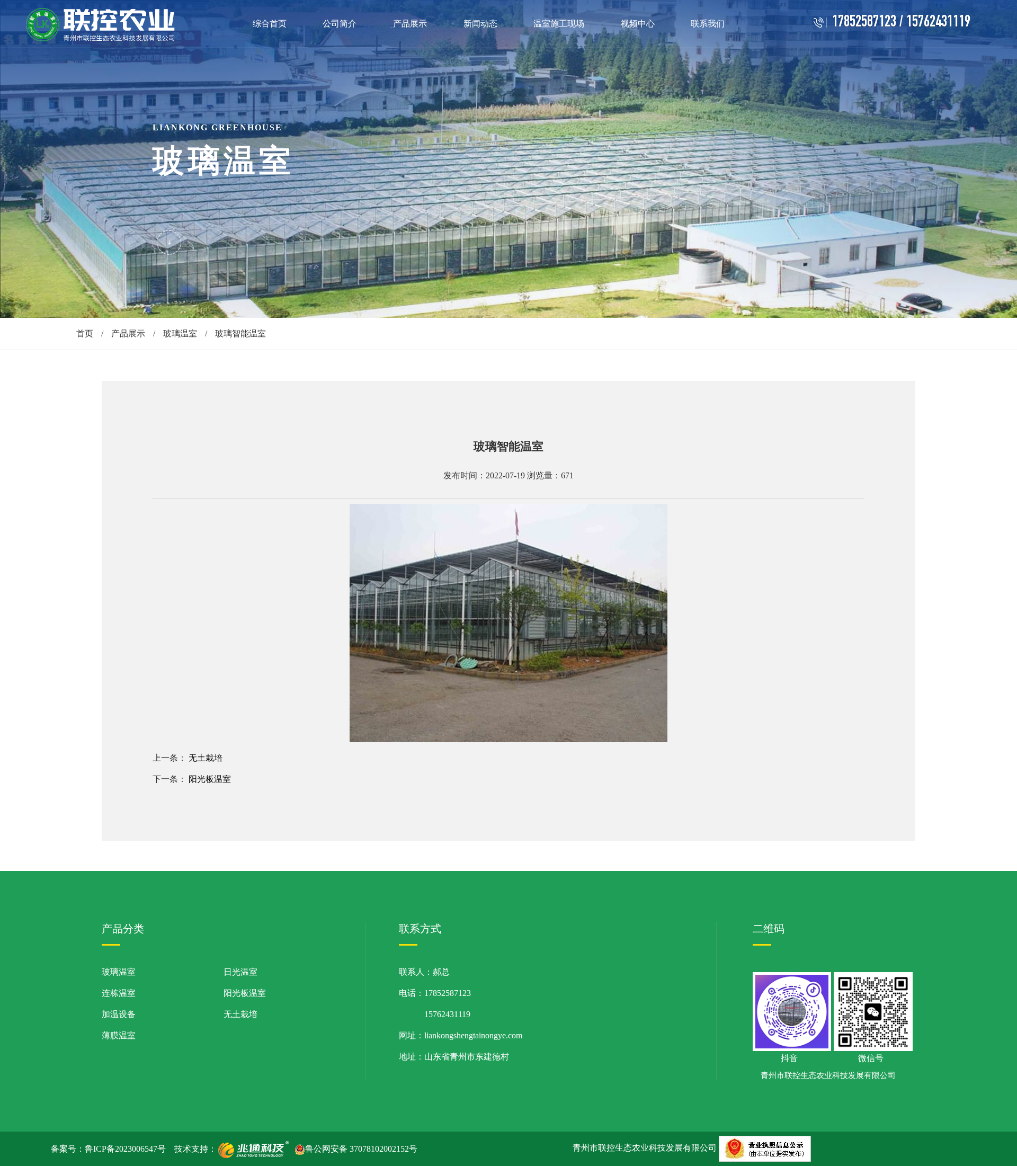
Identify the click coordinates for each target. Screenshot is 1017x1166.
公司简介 (339, 23)
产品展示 (410, 23)
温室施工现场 (558, 23)
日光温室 (240, 971)
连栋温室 (119, 993)
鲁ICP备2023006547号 (125, 1148)
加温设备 (119, 1014)
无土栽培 (205, 757)
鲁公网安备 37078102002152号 (361, 1148)
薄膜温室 (119, 1035)
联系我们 (708, 23)
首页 (84, 333)
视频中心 (638, 23)
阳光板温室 (210, 779)
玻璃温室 (180, 333)
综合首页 (270, 23)
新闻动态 (480, 23)
